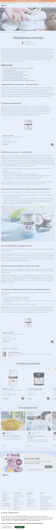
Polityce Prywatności (37, 523)
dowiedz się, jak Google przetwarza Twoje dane (17, 519)
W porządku (19, 527)
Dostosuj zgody (7, 527)
